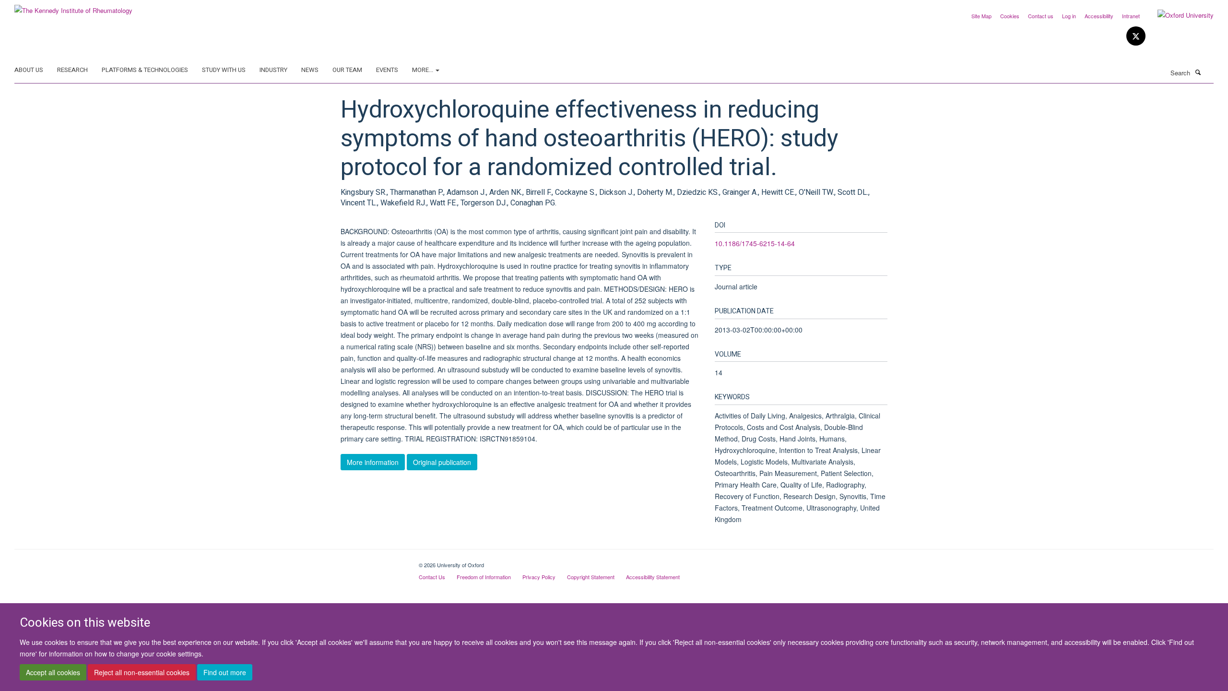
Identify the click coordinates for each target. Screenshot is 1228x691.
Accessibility (1099, 16)
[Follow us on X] (1135, 36)
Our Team (347, 69)
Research (72, 69)
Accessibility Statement (653, 577)
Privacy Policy (538, 577)
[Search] (1198, 72)
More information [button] (373, 462)
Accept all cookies (53, 672)
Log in (1069, 16)
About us (28, 69)
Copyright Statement (590, 577)
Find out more (224, 672)
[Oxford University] (1178, 15)
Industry (273, 69)
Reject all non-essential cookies (141, 672)
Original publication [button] (442, 462)
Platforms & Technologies (145, 69)
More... (423, 69)
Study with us (224, 69)
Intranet (1131, 16)
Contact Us (432, 577)
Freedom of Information (484, 577)
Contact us (1040, 16)
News (310, 69)
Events (387, 69)
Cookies (1009, 16)
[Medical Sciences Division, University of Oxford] (209, 561)
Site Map (981, 16)
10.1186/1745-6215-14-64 (755, 243)
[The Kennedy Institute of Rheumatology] (73, 7)
